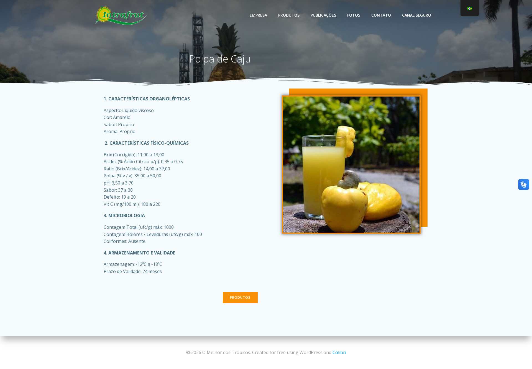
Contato (381, 15)
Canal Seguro (416, 15)
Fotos (353, 15)
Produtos (289, 15)
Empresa (258, 15)
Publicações (323, 15)
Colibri (339, 352)
